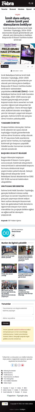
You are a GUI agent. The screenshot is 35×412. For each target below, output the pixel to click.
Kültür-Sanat (7, 390)
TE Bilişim (22, 409)
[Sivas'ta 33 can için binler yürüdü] (9, 250)
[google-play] (22, 396)
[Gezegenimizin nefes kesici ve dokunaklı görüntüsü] (26, 268)
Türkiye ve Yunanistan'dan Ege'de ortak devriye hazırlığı (25, 293)
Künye (25, 392)
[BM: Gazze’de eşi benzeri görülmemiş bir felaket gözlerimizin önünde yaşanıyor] (9, 285)
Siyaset (29, 9)
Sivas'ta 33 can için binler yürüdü (8, 256)
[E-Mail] (13, 235)
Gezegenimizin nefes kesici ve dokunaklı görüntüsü (25, 275)
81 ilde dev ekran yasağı (7, 274)
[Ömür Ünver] (6, 233)
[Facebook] (12, 365)
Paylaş (6, 66)
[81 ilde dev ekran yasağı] (9, 268)
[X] (15, 365)
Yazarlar (4, 9)
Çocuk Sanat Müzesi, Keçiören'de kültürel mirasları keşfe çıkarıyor (25, 258)
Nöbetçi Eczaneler (10, 371)
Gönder (6, 323)
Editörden (24, 390)
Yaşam (17, 15)
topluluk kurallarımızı (20, 330)
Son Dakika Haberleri (10, 381)
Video (19, 388)
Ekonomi (13, 9)
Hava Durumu (8, 373)
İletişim (17, 392)
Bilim (25, 388)
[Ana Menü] (32, 3)
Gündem (21, 9)
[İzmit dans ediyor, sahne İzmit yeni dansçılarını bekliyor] (17, 53)
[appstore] (11, 396)
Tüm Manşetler (9, 379)
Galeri (16, 390)
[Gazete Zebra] (8, 3)
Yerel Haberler (7, 392)
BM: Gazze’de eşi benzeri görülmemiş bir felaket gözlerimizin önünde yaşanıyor (9, 293)
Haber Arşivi (7, 383)
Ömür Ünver (16, 232)
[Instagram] (19, 365)
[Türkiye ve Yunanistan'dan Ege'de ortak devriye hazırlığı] (26, 285)
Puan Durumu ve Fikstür (11, 377)
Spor (12, 388)
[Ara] (30, 3)
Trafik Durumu (8, 375)
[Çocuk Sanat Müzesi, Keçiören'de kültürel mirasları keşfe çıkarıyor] (26, 250)
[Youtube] (22, 365)
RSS (5, 404)
